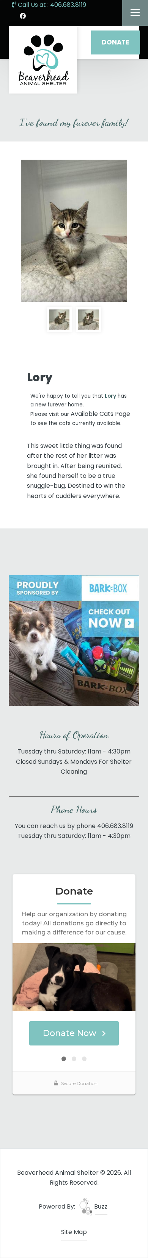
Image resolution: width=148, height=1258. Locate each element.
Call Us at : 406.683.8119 (51, 4)
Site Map (74, 1232)
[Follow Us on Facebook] (23, 16)
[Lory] (74, 231)
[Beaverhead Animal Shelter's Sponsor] (74, 640)
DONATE (115, 42)
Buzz (100, 1206)
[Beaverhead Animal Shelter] (42, 60)
